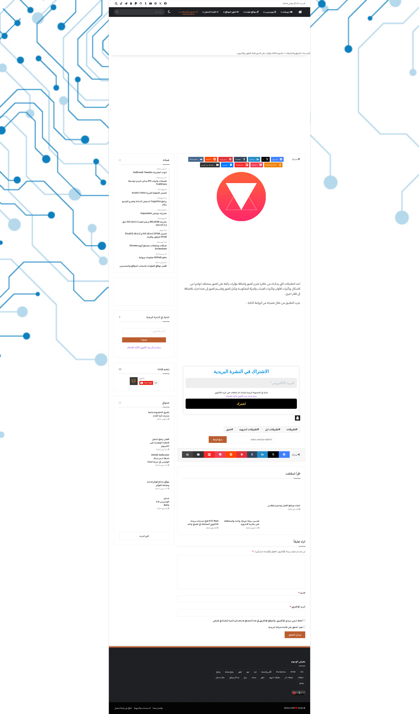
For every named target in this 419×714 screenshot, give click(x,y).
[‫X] (273, 454)
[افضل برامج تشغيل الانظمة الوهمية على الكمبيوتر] (131, 443)
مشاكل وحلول (234, 677)
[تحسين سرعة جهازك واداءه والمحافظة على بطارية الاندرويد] (241, 500)
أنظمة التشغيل (210, 11)
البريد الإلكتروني (297, 606)
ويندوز (301, 683)
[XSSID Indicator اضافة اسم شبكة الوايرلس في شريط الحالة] (131, 465)
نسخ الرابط (218, 439)
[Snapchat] (241, 418)
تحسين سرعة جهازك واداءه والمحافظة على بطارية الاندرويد (241, 522)
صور (228, 429)
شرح (245, 677)
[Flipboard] (209, 454)
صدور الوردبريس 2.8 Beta (162, 501)
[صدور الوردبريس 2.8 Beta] (135, 512)
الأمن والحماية (266, 671)
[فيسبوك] (284, 454)
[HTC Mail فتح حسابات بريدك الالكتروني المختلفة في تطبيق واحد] (200, 500)
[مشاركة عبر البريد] (198, 454)
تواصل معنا (158, 708)
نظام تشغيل (220, 677)
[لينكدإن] (262, 454)
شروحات (286, 11)
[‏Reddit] (231, 454)
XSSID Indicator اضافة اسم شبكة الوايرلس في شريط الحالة (158, 458)
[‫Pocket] (220, 454)
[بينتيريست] (242, 454)
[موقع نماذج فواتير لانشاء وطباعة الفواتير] (131, 487)
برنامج (218, 671)
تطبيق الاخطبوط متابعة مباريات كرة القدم (158, 414)
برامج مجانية (229, 671)
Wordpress (281, 671)
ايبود (247, 671)
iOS (301, 671)
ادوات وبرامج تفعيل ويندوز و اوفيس (283, 505)
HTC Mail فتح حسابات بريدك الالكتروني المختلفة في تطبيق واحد (202, 522)
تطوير (262, 677)
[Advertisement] (241, 248)
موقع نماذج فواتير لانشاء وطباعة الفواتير (158, 483)
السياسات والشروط (142, 708)
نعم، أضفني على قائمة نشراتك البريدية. (285, 627)
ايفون (240, 671)
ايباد (255, 671)
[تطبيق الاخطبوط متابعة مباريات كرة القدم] (131, 423)
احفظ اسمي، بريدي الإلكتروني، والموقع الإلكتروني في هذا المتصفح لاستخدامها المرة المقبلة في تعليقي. (257, 620)
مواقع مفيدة (251, 11)
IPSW (293, 671)
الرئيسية (306, 53)
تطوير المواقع (230, 11)
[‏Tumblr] (252, 454)
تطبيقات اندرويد (248, 429)
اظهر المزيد (144, 536)
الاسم (301, 592)
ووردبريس (269, 11)
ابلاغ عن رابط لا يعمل (123, 708)
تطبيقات (291, 429)
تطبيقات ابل (271, 429)
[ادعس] (231, 34)
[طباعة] (187, 454)
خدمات (253, 677)
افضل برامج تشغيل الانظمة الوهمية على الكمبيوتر (159, 442)
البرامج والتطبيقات (188, 11)
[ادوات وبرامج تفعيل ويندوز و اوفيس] (282, 492)
